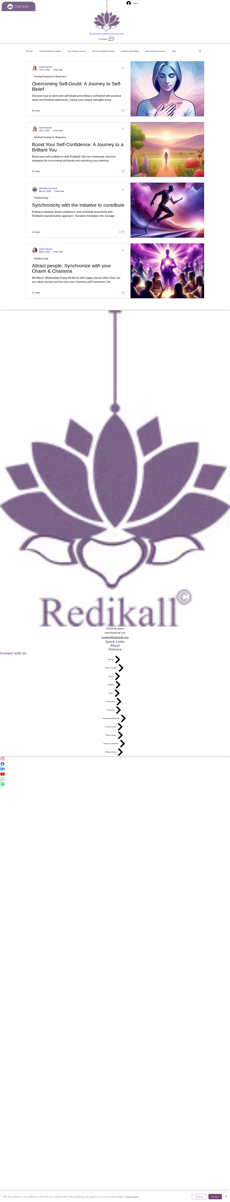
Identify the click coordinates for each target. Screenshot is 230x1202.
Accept (215, 1196)
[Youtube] (115, 773)
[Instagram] (115, 758)
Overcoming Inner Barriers (155, 51)
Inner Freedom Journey (77, 51)
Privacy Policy (132, 1196)
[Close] (226, 1196)
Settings (199, 1196)
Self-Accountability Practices (103, 51)
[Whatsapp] (115, 779)
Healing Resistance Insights (50, 51)
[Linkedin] (115, 768)
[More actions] (124, 68)
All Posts (29, 51)
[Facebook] (115, 763)
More (174, 51)
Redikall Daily (41, 197)
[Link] (106, 16)
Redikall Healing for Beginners (50, 76)
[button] (200, 51)
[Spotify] (115, 784)
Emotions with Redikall (129, 51)
